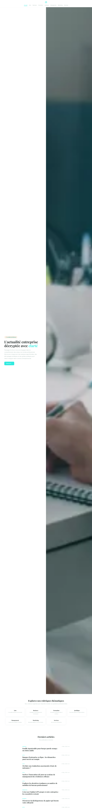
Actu (30, 5)
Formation (40, 5)
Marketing (60, 5)
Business (35, 5)
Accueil (25, 5)
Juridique (47, 5)
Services (66, 5)
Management (53, 5)
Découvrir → (9, 363)
